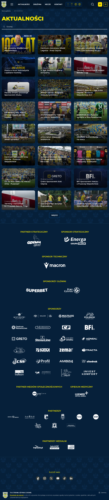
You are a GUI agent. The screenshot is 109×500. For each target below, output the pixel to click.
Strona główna (6, 11)
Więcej (54, 215)
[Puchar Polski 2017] (71, 4)
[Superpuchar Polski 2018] (79, 4)
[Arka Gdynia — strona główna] (3, 4)
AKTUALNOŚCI (24, 4)
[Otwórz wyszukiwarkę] (92, 4)
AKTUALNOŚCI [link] (18, 11)
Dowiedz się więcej (17, 495)
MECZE (48, 4)
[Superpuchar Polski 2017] (75, 4)
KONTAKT (58, 4)
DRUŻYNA (37, 4)
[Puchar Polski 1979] (68, 4)
